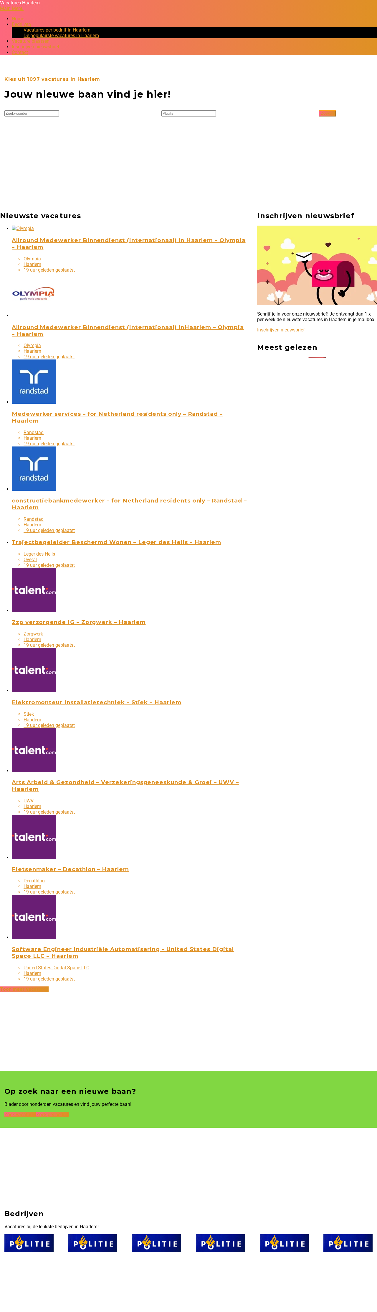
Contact (20, 52)
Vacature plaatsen (30, 41)
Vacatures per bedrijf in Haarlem (57, 30)
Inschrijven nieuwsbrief (35, 47)
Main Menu (12, 8)
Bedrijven (21, 24)
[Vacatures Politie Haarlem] (29, 1243)
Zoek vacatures (20, 1114)
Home (18, 19)
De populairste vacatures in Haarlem (61, 35)
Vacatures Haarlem (20, 3)
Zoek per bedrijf (52, 1114)
